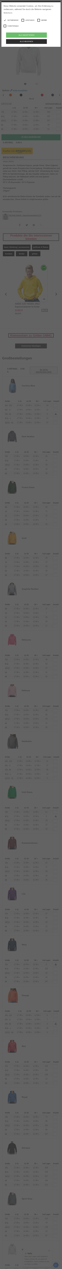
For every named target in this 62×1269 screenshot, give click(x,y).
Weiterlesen (8, 13)
